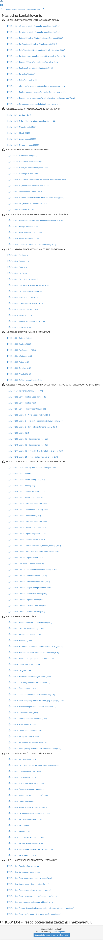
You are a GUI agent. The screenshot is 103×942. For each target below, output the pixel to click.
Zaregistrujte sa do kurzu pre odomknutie (51, 935)
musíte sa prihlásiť (59, 931)
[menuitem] (1, 6)
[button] (1, 2)
